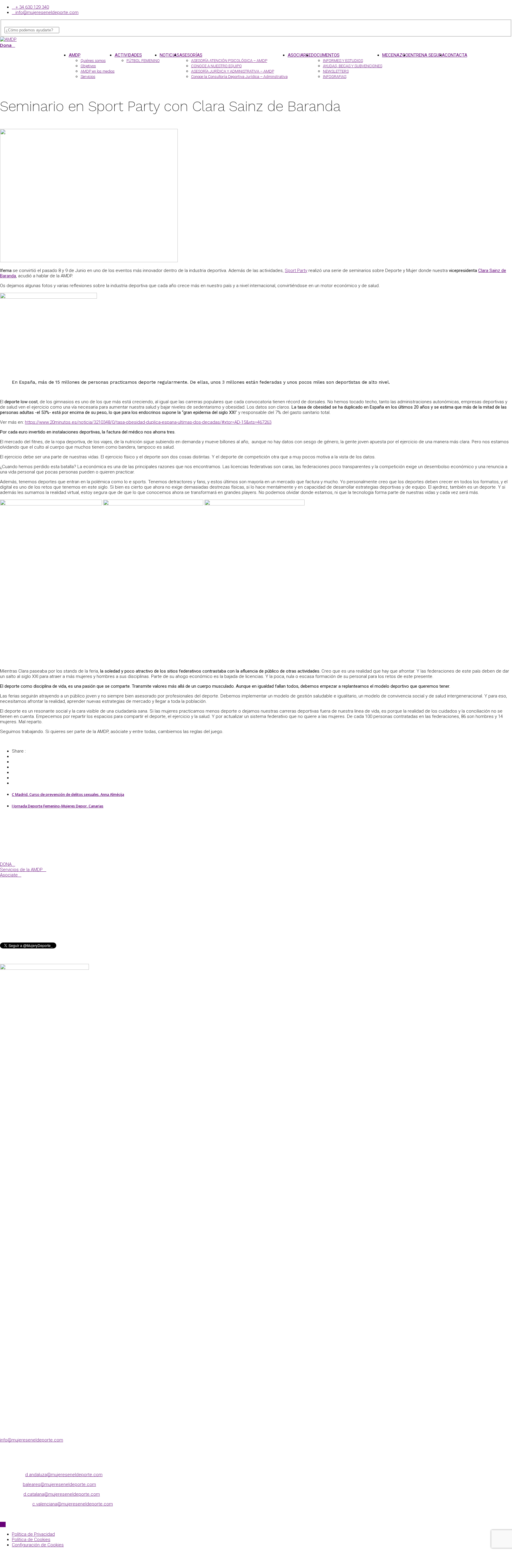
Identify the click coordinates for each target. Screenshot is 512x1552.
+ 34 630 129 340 (32, 7)
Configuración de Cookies (38, 1545)
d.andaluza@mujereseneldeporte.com (64, 1474)
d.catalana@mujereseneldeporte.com (61, 1494)
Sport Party (296, 270)
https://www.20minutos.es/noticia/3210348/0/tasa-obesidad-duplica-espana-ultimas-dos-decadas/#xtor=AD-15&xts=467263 (148, 422)
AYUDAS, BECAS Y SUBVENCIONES (352, 66)
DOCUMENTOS (325, 55)
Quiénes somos (93, 60)
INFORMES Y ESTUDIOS (343, 60)
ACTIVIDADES (128, 55)
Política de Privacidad (33, 1534)
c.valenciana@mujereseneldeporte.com (72, 1504)
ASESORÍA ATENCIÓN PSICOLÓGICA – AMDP (229, 60)
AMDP (75, 55)
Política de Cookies (31, 1539)
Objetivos (88, 66)
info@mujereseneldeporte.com (47, 12)
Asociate (9, 875)
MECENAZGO (395, 55)
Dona (6, 45)
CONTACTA (456, 55)
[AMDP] (8, 39)
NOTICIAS (169, 55)
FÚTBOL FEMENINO (143, 60)
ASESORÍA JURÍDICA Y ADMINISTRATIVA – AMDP (232, 71)
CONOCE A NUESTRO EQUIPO (216, 66)
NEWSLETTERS (336, 71)
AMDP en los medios (98, 71)
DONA (6, 864)
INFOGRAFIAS (334, 76)
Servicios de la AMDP (21, 869)
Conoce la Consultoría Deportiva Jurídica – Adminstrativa (239, 76)
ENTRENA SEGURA (426, 55)
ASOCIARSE (299, 55)
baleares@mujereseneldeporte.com (59, 1484)
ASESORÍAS (190, 55)
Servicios (88, 76)
